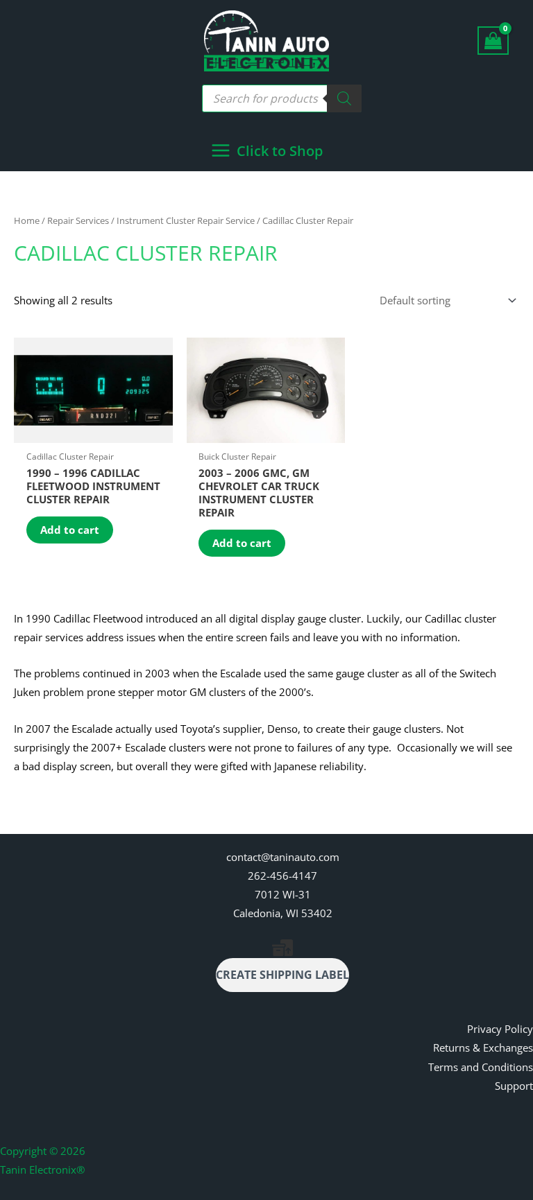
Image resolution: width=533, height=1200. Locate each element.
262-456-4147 (282, 875)
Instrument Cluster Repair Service (186, 220)
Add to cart (69, 530)
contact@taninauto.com (282, 857)
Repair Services (78, 220)
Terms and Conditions (480, 1067)
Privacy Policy (500, 1029)
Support (514, 1086)
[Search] (344, 98)
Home (27, 220)
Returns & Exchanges (483, 1047)
